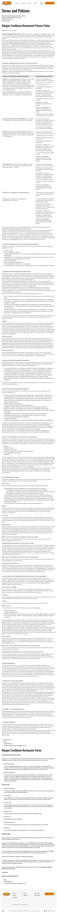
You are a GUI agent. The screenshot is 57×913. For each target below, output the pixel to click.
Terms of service (16, 904)
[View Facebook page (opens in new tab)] (3, 911)
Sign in (42, 3)
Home (14, 893)
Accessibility (24, 904)
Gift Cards (37, 895)
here (52, 347)
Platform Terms (6, 20)
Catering (14, 897)
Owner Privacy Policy (7, 19)
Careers (25, 895)
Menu (16, 3)
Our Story (23, 3)
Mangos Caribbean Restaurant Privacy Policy (14, 15)
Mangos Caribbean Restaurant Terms (11, 17)
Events (30, 3)
